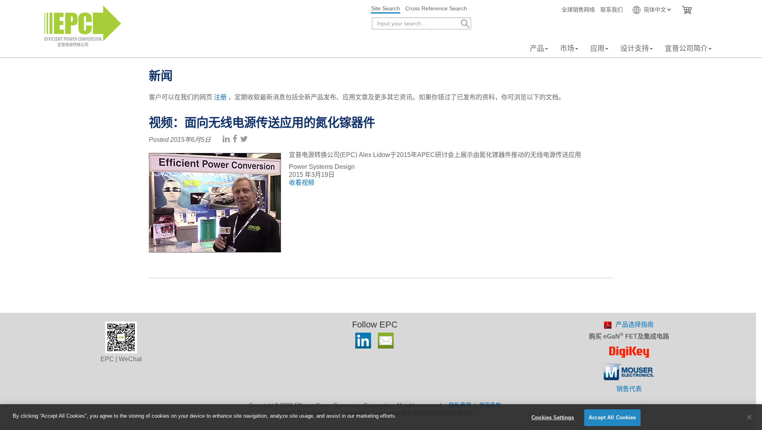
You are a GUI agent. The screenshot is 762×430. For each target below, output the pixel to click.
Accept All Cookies (612, 417)
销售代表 (629, 388)
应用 (597, 48)
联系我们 (611, 9)
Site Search (385, 8)
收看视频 (301, 182)
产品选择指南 (635, 324)
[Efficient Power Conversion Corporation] (82, 25)
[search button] (464, 23)
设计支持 (634, 48)
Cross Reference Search (436, 8)
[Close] (749, 417)
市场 (567, 48)
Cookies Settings (552, 417)
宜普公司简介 (686, 48)
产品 (537, 48)
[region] (381, 417)
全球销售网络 (578, 9)
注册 (220, 97)
